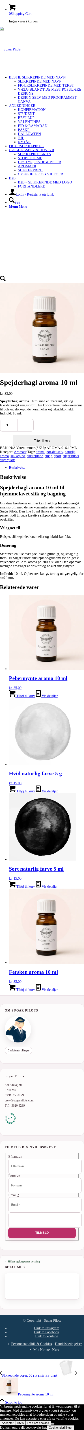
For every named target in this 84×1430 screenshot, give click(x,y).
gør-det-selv (54, 452)
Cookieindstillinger (18, 1050)
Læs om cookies (38, 1423)
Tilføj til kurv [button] (25, 696)
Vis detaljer (49, 696)
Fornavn (14, 1176)
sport (57, 456)
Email (13, 1195)
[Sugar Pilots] (10, 49)
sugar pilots (71, 456)
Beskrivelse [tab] (17, 467)
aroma (40, 452)
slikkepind (18, 456)
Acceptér (7, 1423)
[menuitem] (46, 89)
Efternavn (15, 1156)
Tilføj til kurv (42, 440)
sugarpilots (7, 460)
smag (48, 456)
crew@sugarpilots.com (19, 1100)
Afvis (20, 1423)
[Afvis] (52, 1424)
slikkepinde (35, 456)
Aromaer (20, 452)
